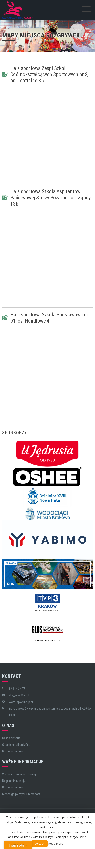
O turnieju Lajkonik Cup (16, 744)
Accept (39, 843)
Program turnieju (12, 751)
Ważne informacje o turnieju (19, 774)
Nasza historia (11, 738)
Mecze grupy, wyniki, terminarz (21, 794)
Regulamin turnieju (13, 781)
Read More (55, 843)
